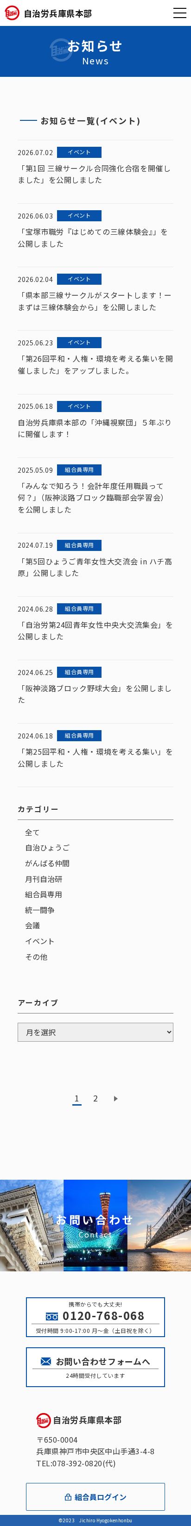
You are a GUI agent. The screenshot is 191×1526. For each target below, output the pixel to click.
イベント (40, 940)
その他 (36, 956)
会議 (32, 925)
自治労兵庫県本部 (87, 1419)
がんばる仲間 (47, 863)
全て (32, 832)
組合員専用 (43, 894)
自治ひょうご (47, 847)
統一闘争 (40, 909)
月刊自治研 (43, 878)
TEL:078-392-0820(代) (76, 1463)
